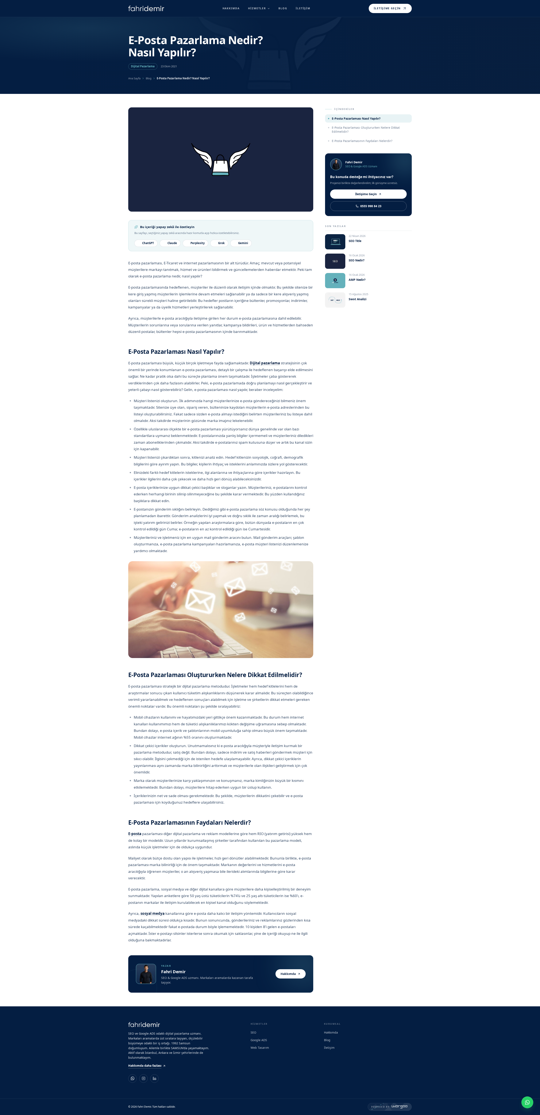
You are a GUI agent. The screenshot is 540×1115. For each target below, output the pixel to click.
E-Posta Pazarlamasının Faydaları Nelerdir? (362, 141)
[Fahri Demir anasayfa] (146, 8)
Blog (148, 78)
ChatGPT (148, 243)
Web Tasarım (260, 1048)
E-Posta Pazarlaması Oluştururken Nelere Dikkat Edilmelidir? (366, 130)
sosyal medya (152, 913)
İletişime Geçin (387, 8)
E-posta (134, 833)
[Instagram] (143, 1078)
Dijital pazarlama (265, 363)
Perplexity (197, 243)
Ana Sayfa (134, 78)
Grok (221, 243)
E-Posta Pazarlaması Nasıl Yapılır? (356, 118)
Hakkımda (288, 974)
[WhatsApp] (132, 1078)
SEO (253, 1032)
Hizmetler (257, 8)
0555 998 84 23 (370, 206)
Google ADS (259, 1040)
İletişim (329, 1048)
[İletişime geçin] (527, 1102)
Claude (172, 243)
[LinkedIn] (154, 1078)
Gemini (243, 243)
